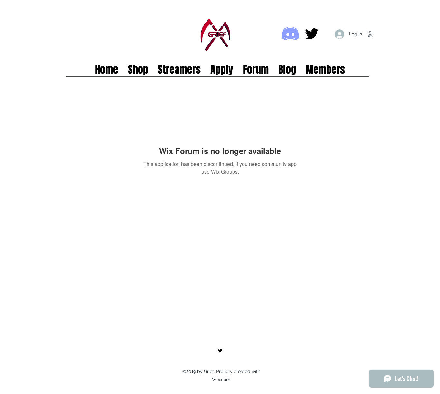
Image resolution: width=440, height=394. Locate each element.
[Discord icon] (290, 34)
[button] (370, 34)
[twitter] (311, 34)
